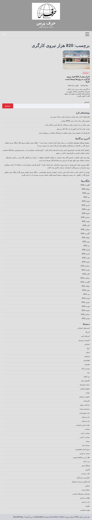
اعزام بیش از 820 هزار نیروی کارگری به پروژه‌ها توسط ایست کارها (77, 79)
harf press (84, 85)
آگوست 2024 (85, 282)
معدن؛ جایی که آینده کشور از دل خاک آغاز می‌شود (73, 129)
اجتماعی (87, 344)
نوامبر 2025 (86, 221)
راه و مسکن (86, 417)
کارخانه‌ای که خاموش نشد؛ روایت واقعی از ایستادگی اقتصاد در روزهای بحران (64, 133)
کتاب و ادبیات (85, 473)
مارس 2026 (85, 205)
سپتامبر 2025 (85, 229)
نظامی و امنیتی (85, 498)
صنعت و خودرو (85, 453)
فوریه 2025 (86, 258)
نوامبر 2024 (85, 270)
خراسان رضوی (85, 405)
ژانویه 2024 (86, 310)
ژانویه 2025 (86, 262)
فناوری (87, 469)
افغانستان (86, 360)
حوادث (87, 393)
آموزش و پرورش (84, 340)
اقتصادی (87, 364)
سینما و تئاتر (86, 445)
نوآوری (87, 506)
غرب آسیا (86, 461)
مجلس (87, 486)
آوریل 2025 (86, 250)
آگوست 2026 (85, 185)
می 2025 (86, 246)
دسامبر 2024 (85, 266)
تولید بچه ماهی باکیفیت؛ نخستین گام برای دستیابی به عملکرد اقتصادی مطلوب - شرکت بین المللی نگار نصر (54, 157)
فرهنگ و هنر (86, 465)
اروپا (88, 348)
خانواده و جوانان (84, 397)
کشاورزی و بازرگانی (83, 478)
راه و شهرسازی (84, 413)
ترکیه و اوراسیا (85, 385)
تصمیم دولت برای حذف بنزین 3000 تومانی (75, 121)
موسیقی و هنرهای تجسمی (81, 494)
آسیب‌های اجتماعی (84, 328)
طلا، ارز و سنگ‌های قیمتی (81, 457)
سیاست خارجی (85, 437)
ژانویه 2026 (86, 213)
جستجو (87, 102)
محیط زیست (85, 490)
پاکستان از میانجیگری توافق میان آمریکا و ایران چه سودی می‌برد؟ (59, 146)
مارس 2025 (86, 254)
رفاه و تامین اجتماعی (83, 425)
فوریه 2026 (86, 209)
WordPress (18, 517)
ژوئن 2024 (86, 290)
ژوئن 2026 (86, 193)
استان (88, 352)
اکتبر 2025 (86, 225)
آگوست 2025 (85, 233)
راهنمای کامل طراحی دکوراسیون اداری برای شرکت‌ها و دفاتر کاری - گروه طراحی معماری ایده (57, 150)
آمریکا (88, 332)
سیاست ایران (85, 433)
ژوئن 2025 (86, 241)
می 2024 (86, 294)
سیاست (87, 429)
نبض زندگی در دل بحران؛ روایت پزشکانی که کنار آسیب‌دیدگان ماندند (67, 125)
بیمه (88, 372)
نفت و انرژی (85, 502)
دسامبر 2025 (85, 217)
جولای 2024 (85, 286)
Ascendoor (39, 517)
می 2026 (86, 197)
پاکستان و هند (85, 380)
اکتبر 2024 (86, 274)
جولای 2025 (86, 237)
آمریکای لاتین (85, 336)
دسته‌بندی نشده (85, 409)
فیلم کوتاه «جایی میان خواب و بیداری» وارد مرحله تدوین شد (70, 117)
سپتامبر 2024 (85, 278)
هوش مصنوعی (85, 510)
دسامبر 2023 (85, 314)
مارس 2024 (85, 302)
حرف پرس (46, 22)
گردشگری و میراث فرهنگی (81, 482)
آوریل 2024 (86, 298)
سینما (88, 441)
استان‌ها (85, 73)
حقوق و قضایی (85, 389)
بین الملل (87, 376)
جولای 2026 (86, 189)
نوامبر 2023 (86, 318)
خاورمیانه (87, 401)
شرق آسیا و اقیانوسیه (82, 449)
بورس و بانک (85, 368)
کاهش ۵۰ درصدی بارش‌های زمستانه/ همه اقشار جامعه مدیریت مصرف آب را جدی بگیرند (51, 175)
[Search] (4, 34)
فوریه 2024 (86, 306)
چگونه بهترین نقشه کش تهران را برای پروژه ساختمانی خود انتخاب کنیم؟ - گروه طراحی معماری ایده (56, 165)
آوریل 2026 (86, 201)
